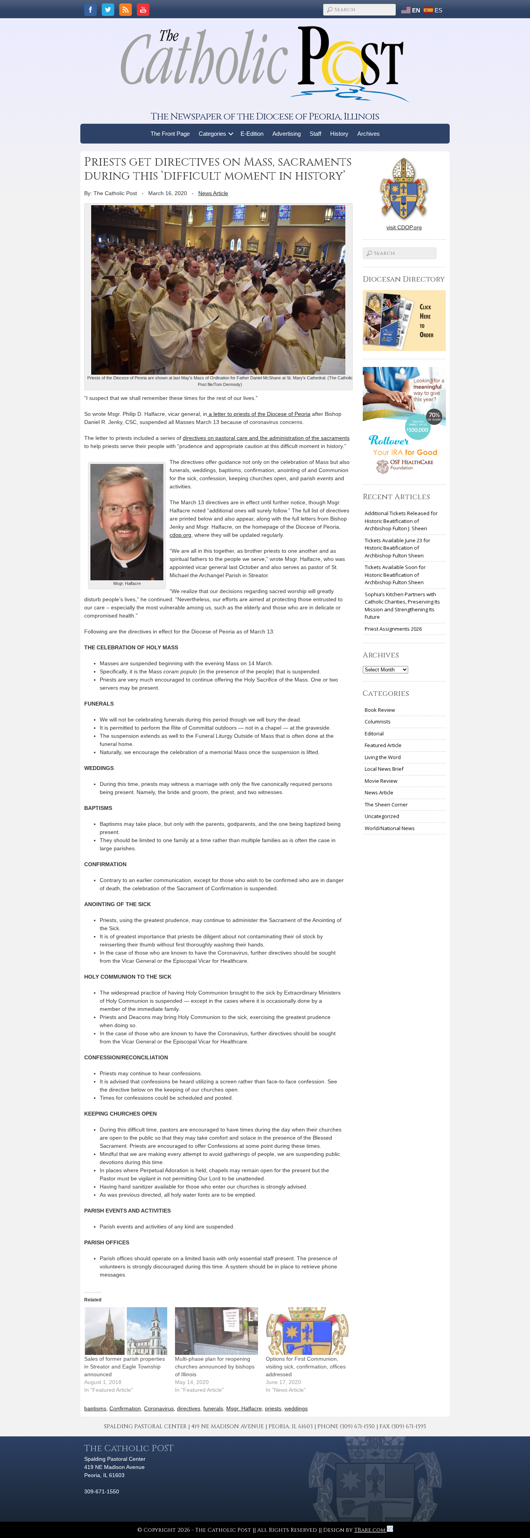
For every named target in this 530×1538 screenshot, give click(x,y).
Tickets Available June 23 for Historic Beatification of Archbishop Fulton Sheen (397, 548)
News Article (213, 193)
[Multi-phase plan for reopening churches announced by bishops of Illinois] (216, 1331)
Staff (315, 133)
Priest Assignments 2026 (393, 628)
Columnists (378, 721)
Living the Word (383, 757)
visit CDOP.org (404, 227)
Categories (212, 133)
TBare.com (370, 1530)
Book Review (380, 709)
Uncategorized (382, 816)
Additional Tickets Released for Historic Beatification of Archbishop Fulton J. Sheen (401, 521)
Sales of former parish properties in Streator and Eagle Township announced (124, 1366)
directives (188, 1408)
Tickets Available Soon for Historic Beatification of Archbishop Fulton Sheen (395, 575)
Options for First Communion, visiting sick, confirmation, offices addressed (306, 1366)
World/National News (390, 828)
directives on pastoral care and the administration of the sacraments (266, 438)
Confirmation (125, 1408)
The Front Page (170, 133)
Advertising (286, 133)
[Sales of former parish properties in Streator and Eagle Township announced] (125, 1331)
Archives (368, 133)
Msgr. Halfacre (244, 1408)
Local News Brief (384, 768)
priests (273, 1408)
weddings (296, 1408)
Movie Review (381, 780)
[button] (231, 133)
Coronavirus (159, 1408)
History (339, 133)
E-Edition (252, 133)
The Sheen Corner (386, 804)
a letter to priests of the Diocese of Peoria (258, 414)
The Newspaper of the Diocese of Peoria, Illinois (265, 116)
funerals (213, 1408)
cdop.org (180, 535)
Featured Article (383, 745)
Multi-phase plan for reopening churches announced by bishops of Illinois (215, 1366)
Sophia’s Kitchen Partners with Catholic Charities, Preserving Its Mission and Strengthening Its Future (402, 606)
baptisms (95, 1408)
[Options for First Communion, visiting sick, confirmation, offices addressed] (307, 1331)
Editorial (374, 733)
